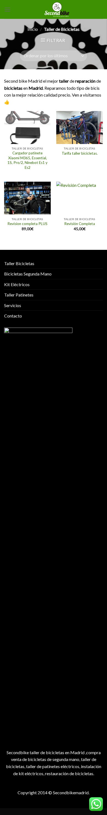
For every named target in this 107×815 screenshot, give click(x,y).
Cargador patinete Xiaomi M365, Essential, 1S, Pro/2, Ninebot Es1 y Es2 (27, 160)
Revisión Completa (79, 223)
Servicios (12, 305)
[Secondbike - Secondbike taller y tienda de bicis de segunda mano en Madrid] (57, 9)
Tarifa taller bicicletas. (80, 153)
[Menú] (7, 9)
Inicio (32, 29)
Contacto (13, 315)
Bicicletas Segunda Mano (28, 273)
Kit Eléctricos (17, 284)
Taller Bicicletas (19, 263)
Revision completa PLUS (27, 223)
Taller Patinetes (18, 294)
